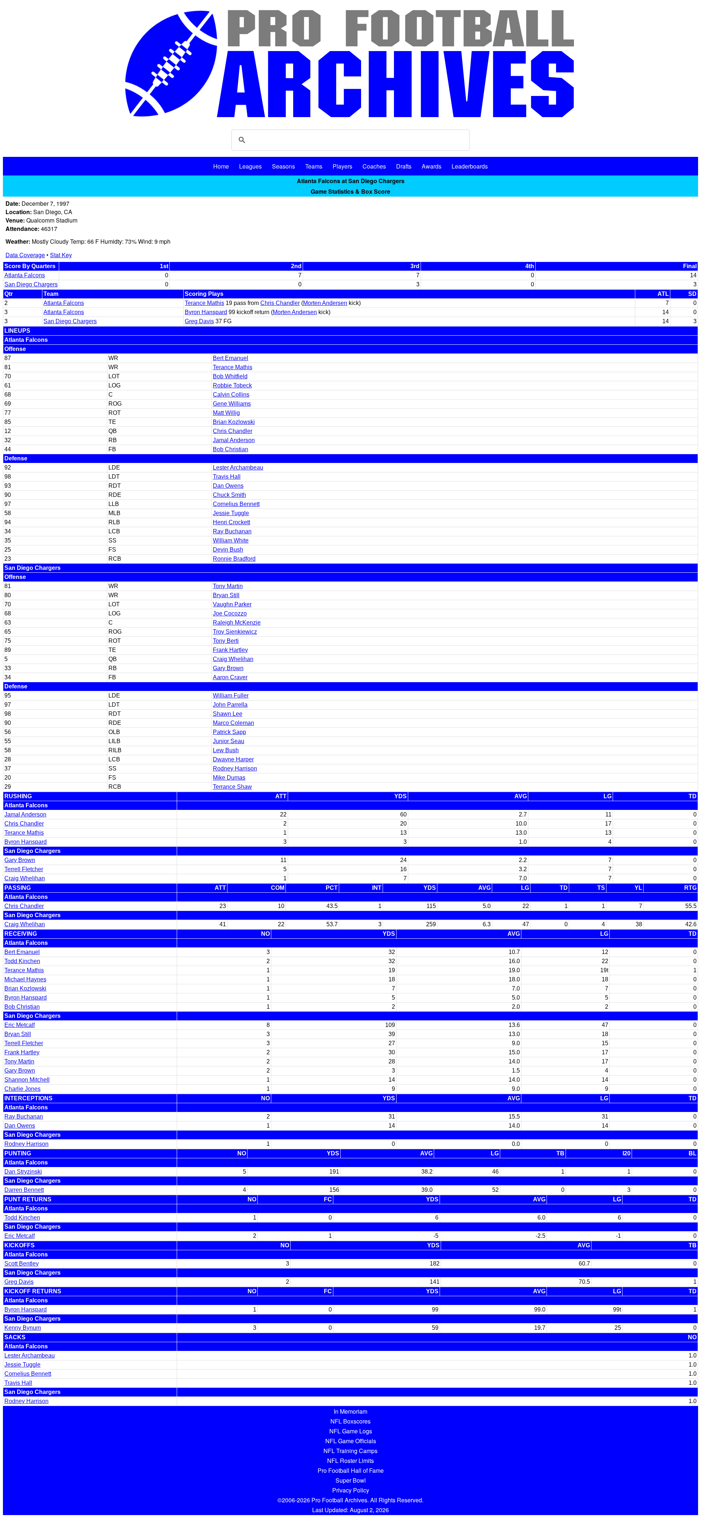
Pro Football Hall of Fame (351, 1470)
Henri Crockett (231, 522)
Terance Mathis (204, 303)
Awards (431, 166)
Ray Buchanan (232, 531)
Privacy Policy (350, 1490)
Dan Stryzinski (23, 1172)
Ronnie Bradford (234, 559)
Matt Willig (226, 413)
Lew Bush (226, 750)
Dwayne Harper (233, 759)
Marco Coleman (233, 723)
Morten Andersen (325, 303)
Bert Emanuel (230, 358)
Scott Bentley (21, 1263)
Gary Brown (228, 668)
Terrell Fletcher (23, 869)
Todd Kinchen (22, 961)
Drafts (403, 166)
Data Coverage (25, 255)
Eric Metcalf (19, 1025)
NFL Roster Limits (350, 1460)
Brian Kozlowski (234, 422)
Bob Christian (230, 449)
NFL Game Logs (350, 1431)
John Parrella (230, 705)
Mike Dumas (229, 778)
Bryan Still (226, 595)
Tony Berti (226, 641)
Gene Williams (232, 404)
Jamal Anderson (234, 440)
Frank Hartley (230, 650)
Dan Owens (228, 486)
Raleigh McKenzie (237, 622)
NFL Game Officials (350, 1441)
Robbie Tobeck (232, 385)
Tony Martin (228, 586)
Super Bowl (351, 1480)
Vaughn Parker (232, 604)
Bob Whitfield (230, 376)
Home (221, 166)
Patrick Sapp (229, 732)
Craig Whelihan (233, 659)
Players (342, 166)
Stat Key (61, 255)
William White (231, 540)
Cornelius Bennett (236, 504)
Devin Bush (228, 549)
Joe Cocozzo (230, 613)
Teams (313, 166)
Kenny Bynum (22, 1328)
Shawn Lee (227, 714)
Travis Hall (227, 477)
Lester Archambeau (238, 467)
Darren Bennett (24, 1190)
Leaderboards (470, 166)
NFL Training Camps (350, 1450)
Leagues (250, 166)
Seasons (283, 166)
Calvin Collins (231, 394)
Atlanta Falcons (24, 275)
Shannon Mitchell (27, 1080)
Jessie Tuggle (231, 513)
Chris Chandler (280, 303)
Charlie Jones (22, 1089)
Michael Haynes (25, 979)
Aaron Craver (230, 677)
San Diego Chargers (31, 284)
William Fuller (231, 695)
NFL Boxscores (350, 1421)
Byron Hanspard (206, 312)
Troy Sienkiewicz (235, 632)
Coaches (374, 166)
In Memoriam (350, 1411)
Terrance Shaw (232, 787)
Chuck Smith (229, 495)
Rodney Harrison (235, 768)
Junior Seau (228, 741)
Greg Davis (199, 321)
